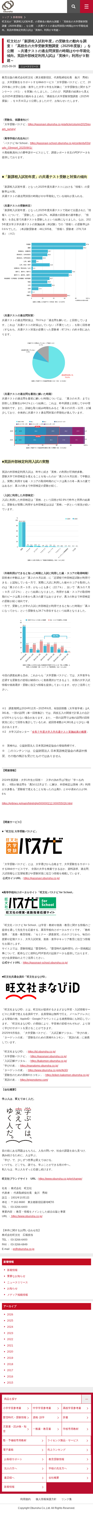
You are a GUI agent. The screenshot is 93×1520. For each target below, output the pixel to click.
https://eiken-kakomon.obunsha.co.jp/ (67, 1075)
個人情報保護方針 (46, 1499)
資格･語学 (39, 1417)
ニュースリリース (17, 1282)
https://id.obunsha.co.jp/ (42, 1051)
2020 (10, 1351)
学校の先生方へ (58, 1468)
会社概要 (54, 1477)
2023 (10, 1333)
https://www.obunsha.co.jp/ (26, 1216)
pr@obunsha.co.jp (23, 1249)
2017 (10, 1370)
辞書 (65, 1417)
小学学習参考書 (12, 1408)
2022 (10, 1339)
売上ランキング (56, 1449)
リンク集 (66, 1499)
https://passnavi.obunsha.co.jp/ (42, 878)
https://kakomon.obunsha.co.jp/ (48, 1060)
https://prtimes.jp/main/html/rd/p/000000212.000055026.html (37, 803)
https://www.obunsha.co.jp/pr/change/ (60, 1178)
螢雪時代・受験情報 (14, 1417)
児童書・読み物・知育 (14, 1429)
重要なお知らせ (16, 1276)
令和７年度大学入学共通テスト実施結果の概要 (59, 731)
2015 (10, 1382)
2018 (10, 1364)
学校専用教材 (71, 1428)
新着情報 (17, 17)
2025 (10, 1320)
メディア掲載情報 (17, 1294)
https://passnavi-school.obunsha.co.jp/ (45, 962)
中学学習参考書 (42, 1408)
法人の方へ (10, 1468)
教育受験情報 (56, 1459)
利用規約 (25, 1499)
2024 (10, 1326)
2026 (10, 1314)
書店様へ (9, 1477)
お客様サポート (13, 1459)
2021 (10, 1345)
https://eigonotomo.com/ (34, 1079)
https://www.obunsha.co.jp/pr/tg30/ (48, 1070)
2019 (10, 1357)
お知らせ (12, 1288)
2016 (10, 1376)
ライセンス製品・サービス (63, 1440)
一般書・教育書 (42, 1428)
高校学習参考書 (72, 1408)
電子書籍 (8, 1449)
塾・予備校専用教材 (14, 1440)
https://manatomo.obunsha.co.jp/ (39, 1065)
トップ (5, 17)
